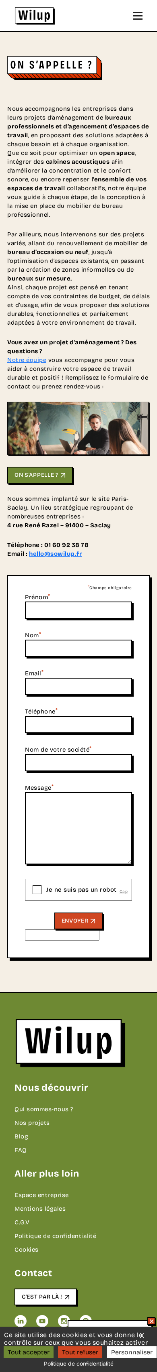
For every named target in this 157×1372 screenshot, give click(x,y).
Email (34, 673)
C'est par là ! (42, 1296)
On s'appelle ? (36, 475)
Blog (21, 1136)
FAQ (20, 1150)
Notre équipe (26, 360)
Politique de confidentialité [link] (79, 1363)
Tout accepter (29, 1352)
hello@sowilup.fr (55, 553)
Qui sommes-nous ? (43, 1109)
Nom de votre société (58, 750)
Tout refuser (80, 1352)
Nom (33, 635)
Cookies (26, 1249)
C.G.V (22, 1222)
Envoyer (75, 920)
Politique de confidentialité (55, 1236)
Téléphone (41, 711)
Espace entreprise (41, 1195)
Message (39, 788)
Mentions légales (40, 1208)
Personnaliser (132, 1352)
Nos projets (32, 1122)
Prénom (37, 597)
